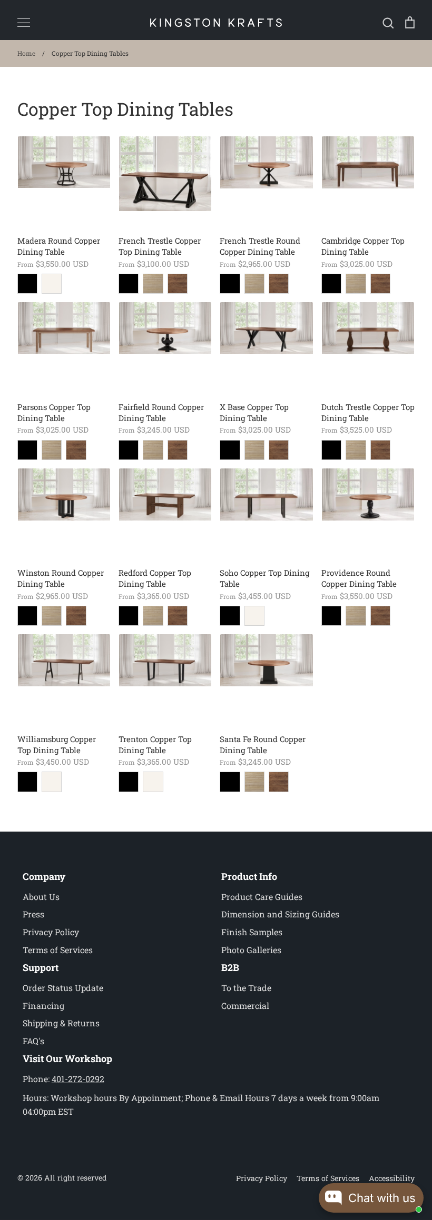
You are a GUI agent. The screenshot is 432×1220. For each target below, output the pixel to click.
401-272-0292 (78, 1078)
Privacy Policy (51, 931)
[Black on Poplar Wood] (129, 284)
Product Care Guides (261, 896)
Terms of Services (58, 949)
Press (33, 913)
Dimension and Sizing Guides (280, 913)
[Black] (27, 284)
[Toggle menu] (23, 23)
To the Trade (246, 987)
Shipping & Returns (61, 1022)
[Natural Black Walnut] (178, 284)
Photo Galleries (251, 949)
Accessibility (392, 1178)
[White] (52, 284)
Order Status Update (63, 987)
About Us (41, 896)
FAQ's (33, 1040)
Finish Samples (251, 931)
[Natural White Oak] (153, 284)
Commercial (245, 1005)
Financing (43, 1005)
